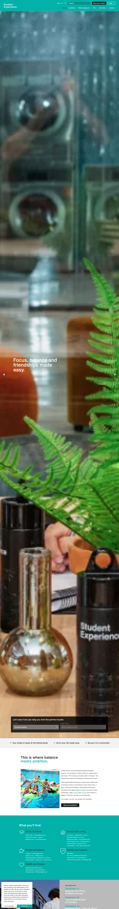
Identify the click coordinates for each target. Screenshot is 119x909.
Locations (71, 8)
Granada (83, 792)
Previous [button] (3, 374)
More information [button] (9, 901)
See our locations (70, 805)
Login (110, 3)
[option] (59, 374)
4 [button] (53, 805)
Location (15, 723)
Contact (111, 8)
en (58, 3)
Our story (102, 8)
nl (62, 3)
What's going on (83, 8)
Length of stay (64, 723)
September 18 (75, 899)
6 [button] (56, 805)
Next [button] (115, 374)
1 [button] (49, 805)
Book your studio (99, 3)
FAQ (94, 8)
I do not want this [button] (9, 906)
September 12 (75, 891)
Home (65, 8)
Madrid (76, 792)
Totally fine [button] (25, 906)
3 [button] (52, 805)
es (65, 3)
